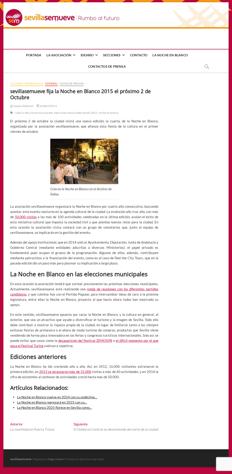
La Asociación (58, 55)
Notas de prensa (72, 83)
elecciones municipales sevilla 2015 (75, 112)
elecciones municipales (39, 112)
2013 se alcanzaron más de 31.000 (65, 372)
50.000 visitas (26, 217)
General (51, 83)
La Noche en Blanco (170, 55)
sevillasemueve (20, 459)
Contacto (138, 55)
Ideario (87, 55)
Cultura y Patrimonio (26, 83)
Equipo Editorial (23, 106)
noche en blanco (108, 112)
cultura (19, 112)
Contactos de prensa (107, 66)
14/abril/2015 (48, 106)
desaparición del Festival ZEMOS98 (85, 340)
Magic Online (55, 459)
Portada (33, 55)
